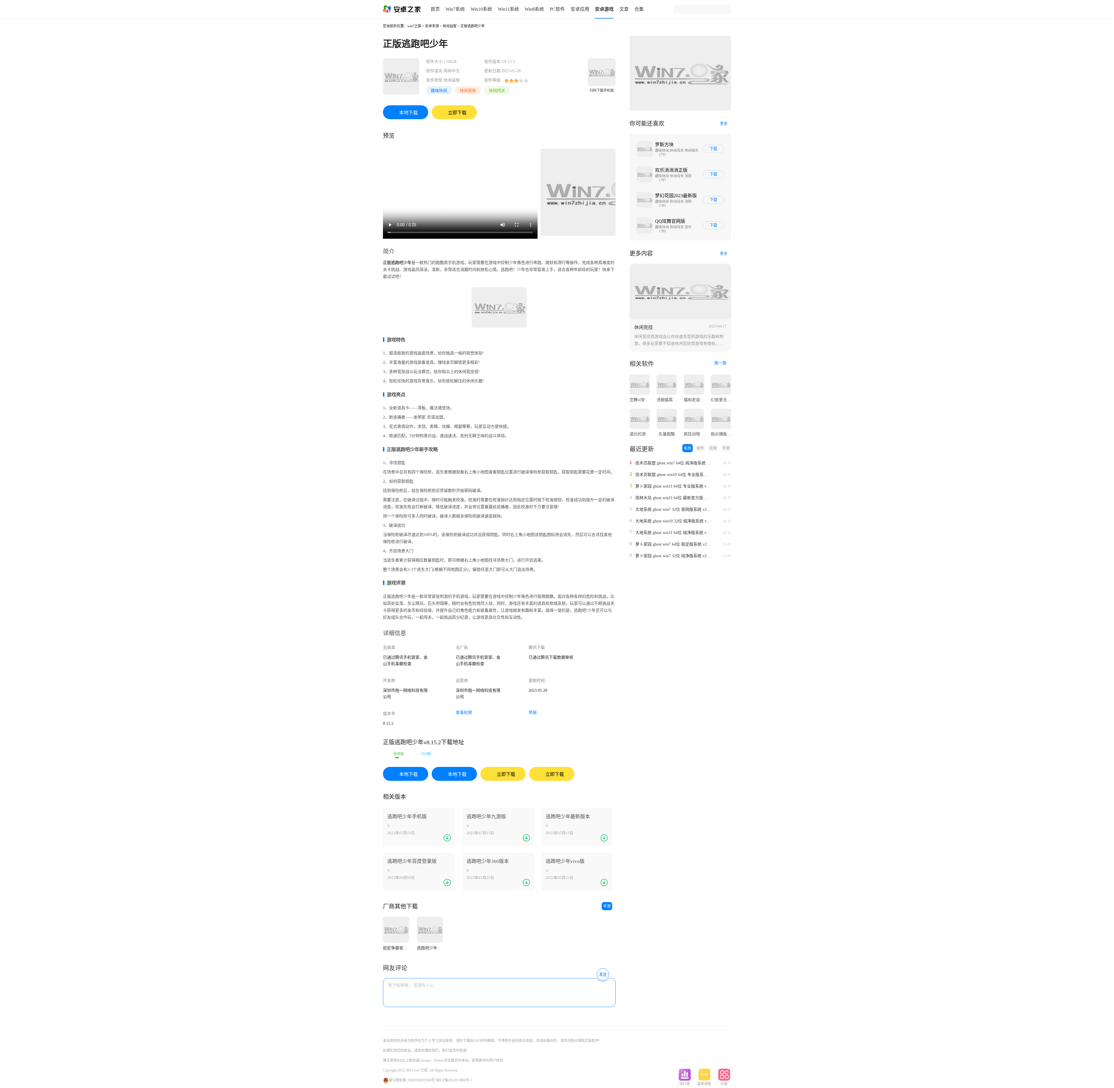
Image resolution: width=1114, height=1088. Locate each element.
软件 (700, 448)
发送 (603, 974)
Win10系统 (481, 9)
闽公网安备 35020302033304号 (412, 1080)
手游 (607, 906)
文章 (624, 9)
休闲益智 (450, 26)
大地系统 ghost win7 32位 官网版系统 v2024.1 (673, 509)
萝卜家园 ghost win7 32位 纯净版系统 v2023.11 (673, 556)
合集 (639, 9)
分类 (724, 1084)
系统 (687, 448)
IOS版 (426, 754)
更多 (724, 123)
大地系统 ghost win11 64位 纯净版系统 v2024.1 (673, 533)
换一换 (721, 363)
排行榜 (684, 1084)
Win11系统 (508, 9)
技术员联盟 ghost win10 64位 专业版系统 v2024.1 (673, 475)
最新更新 (704, 1084)
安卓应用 (580, 9)
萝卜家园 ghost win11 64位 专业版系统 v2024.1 (673, 486)
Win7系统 (455, 9)
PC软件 (557, 9)
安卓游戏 (604, 9)
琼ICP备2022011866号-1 (454, 1080)
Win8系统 (534, 9)
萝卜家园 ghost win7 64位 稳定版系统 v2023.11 (673, 544)
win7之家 (414, 26)
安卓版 (398, 754)
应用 (713, 448)
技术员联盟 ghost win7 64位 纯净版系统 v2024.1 (673, 463)
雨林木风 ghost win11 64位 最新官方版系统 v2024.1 (673, 498)
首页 (435, 9)
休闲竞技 (468, 90)
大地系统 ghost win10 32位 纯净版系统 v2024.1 (673, 521)
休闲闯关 (497, 90)
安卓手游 (432, 26)
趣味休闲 (439, 90)
